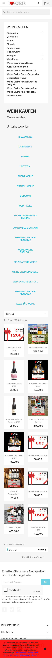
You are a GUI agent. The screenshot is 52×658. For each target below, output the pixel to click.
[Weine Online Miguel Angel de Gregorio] (25, 268)
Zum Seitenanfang (33, 557)
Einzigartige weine (16, 78)
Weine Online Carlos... (25, 251)
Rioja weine (13, 33)
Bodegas (11, 55)
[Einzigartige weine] (25, 258)
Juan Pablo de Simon (17, 66)
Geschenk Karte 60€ (38, 455)
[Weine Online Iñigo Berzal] (25, 212)
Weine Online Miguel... (25, 271)
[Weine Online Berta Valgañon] (25, 278)
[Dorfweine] (25, 143)
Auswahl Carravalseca (14, 492)
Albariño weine (14, 95)
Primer (10, 40)
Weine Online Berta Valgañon (22, 88)
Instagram (19, 609)
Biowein (11, 44)
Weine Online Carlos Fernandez (23, 74)
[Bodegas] (25, 192)
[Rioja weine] (25, 133)
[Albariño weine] (25, 300)
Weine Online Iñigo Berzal (20, 63)
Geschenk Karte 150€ (38, 528)
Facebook (4, 609)
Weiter (42, 549)
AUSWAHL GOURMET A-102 (14, 456)
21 (16, 550)
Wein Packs (12, 59)
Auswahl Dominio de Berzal (38, 421)
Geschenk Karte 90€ (38, 491)
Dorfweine (12, 36)
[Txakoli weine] (25, 182)
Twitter (12, 609)
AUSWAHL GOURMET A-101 (38, 385)
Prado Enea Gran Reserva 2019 (14, 421)
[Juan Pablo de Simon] (25, 224)
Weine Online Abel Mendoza (21, 70)
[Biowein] (25, 162)
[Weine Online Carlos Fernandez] (25, 246)
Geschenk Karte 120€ (14, 349)
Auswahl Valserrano (38, 347)
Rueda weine (13, 48)
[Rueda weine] (25, 172)
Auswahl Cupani (14, 527)
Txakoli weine (14, 51)
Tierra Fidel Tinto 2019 (14, 385)
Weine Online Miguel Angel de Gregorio (22, 83)
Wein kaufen (17, 27)
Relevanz (26, 313)
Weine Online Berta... (25, 281)
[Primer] (25, 153)
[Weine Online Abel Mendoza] (25, 234)
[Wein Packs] (25, 202)
